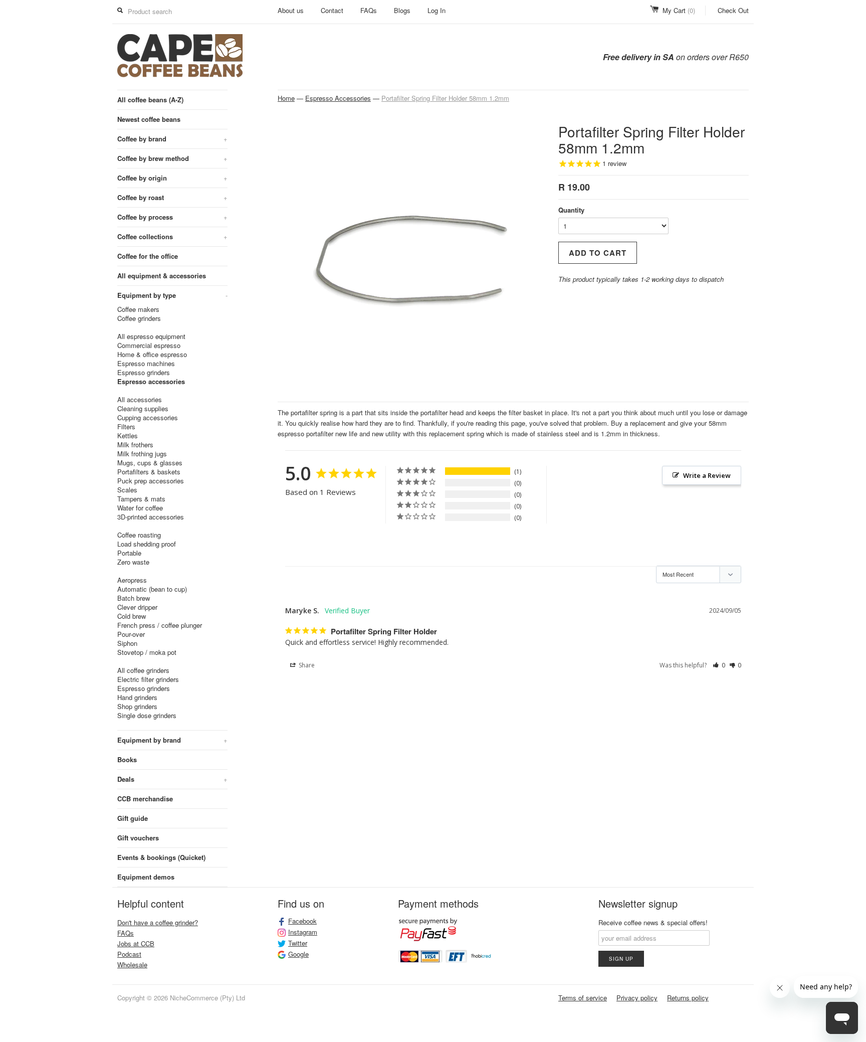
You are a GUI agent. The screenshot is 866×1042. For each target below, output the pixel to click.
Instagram (302, 932)
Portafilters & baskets (148, 471)
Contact (332, 10)
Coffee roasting (139, 535)
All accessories (139, 399)
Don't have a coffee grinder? (157, 922)
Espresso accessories (151, 381)
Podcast (129, 954)
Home (286, 98)
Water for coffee (140, 507)
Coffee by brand (172, 138)
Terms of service (582, 997)
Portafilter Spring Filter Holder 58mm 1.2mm (445, 98)
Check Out (733, 10)
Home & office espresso (152, 354)
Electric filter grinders (148, 679)
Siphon (127, 643)
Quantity (571, 210)
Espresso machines (146, 363)
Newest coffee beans (148, 119)
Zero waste (133, 562)
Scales (127, 489)
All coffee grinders (143, 670)
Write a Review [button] (707, 475)
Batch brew (133, 598)
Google (298, 954)
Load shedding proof (146, 544)
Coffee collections (172, 236)
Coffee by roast (172, 197)
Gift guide (132, 818)
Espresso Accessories (338, 98)
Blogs (402, 10)
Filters (126, 426)
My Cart (679, 10)
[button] (719, 665)
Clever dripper (137, 607)
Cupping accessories (147, 417)
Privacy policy (637, 997)
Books (127, 759)
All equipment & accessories (161, 275)
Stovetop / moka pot (146, 652)
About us (291, 10)
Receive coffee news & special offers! (653, 922)
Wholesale (132, 964)
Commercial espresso (148, 345)
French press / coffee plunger (159, 625)
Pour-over (131, 634)
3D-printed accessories (150, 517)
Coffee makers (138, 309)
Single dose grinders (146, 715)
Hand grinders (137, 697)
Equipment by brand (172, 740)
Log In (436, 10)
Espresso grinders (143, 372)
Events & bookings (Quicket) (161, 857)
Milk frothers (135, 444)
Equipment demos (145, 877)
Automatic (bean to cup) (152, 589)
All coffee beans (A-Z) (150, 99)
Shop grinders (137, 706)
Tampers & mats (141, 498)
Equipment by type (172, 295)
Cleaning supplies (142, 408)
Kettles (127, 435)
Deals (172, 779)
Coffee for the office (147, 256)
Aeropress (132, 580)
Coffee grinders (139, 318)
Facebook (302, 921)
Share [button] (306, 665)
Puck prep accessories (150, 480)
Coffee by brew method (172, 158)
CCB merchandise (145, 798)
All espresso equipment (151, 336)
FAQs (368, 10)
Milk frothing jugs (142, 453)
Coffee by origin (172, 178)
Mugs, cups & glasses (149, 462)
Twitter (297, 943)
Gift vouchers (138, 837)
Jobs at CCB (135, 943)
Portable (129, 553)
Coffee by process (172, 217)
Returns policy (688, 997)
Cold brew (131, 616)
